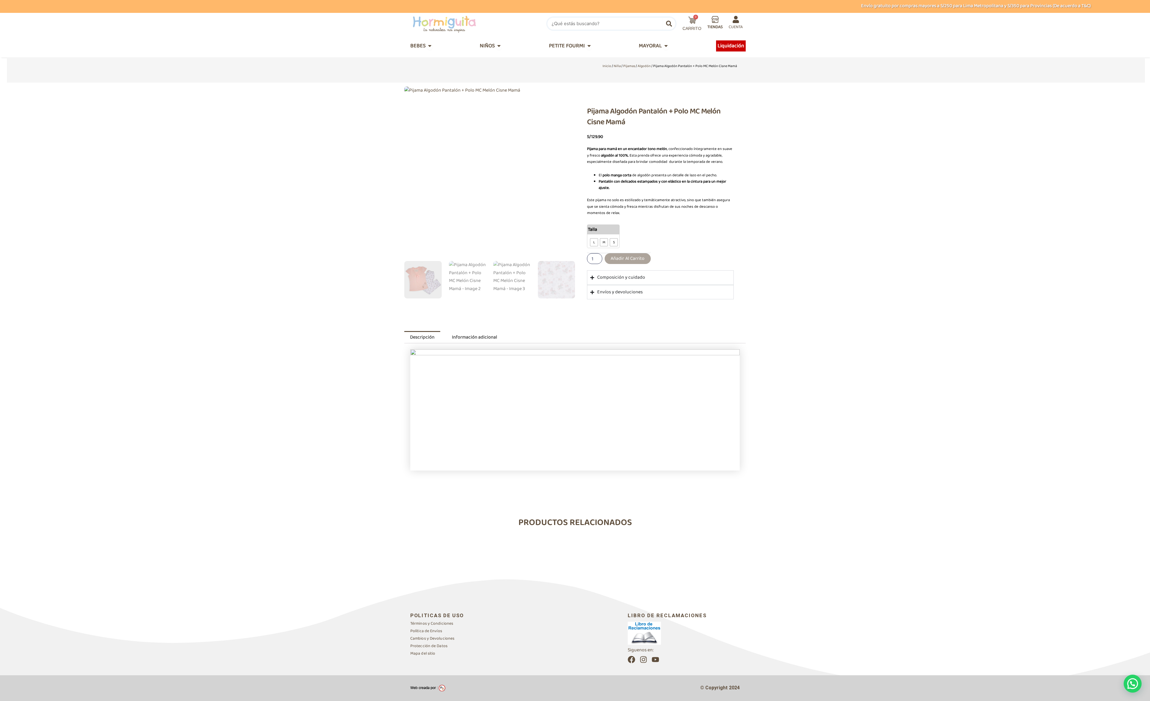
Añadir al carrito (628, 258)
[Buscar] (669, 24)
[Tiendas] (715, 19)
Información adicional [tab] (474, 337)
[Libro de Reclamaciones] (644, 633)
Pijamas (629, 66)
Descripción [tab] (422, 337)
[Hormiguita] (458, 23)
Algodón (644, 66)
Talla (592, 230)
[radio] (594, 242)
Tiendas (715, 27)
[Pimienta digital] (427, 688)
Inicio (607, 66)
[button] (1133, 684)
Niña (617, 66)
